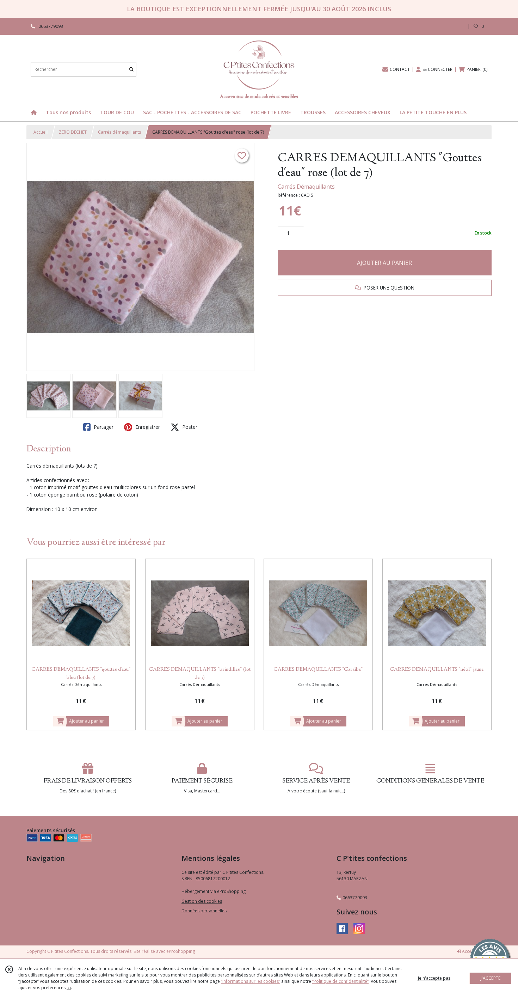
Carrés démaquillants (119, 132)
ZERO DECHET (73, 132)
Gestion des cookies (201, 901)
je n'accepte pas (434, 978)
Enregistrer (147, 427)
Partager (102, 427)
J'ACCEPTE (490, 978)
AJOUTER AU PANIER (384, 263)
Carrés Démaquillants (306, 186)
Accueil (40, 132)
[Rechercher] (131, 69)
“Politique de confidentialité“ (340, 981)
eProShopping (180, 951)
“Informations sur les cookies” (250, 981)
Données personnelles (204, 911)
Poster (189, 427)
